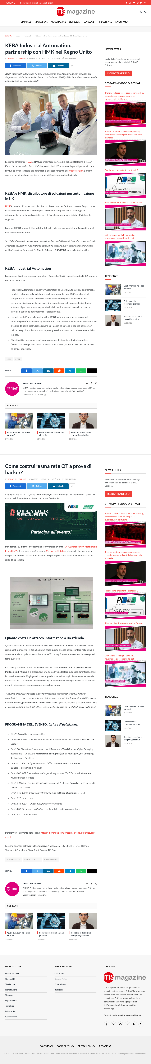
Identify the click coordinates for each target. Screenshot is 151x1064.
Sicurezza (74, 22)
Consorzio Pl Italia (55, 551)
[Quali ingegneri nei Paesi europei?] (19, 421)
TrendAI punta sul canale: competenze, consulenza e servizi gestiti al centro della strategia (123, 134)
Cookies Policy (61, 979)
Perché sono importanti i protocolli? (121, 170)
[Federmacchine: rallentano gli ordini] (51, 421)
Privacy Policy (60, 984)
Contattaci (59, 973)
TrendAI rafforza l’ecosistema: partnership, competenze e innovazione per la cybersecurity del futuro (124, 96)
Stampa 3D (26, 22)
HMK (8, 206)
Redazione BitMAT (17, 58)
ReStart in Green (12, 973)
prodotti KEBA (75, 170)
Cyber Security (51, 859)
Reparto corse (11, 1000)
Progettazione (58, 22)
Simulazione (41, 22)
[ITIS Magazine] (75, 11)
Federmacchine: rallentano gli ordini (37, 2)
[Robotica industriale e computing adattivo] (83, 421)
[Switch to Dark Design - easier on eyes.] (140, 11)
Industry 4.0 (105, 22)
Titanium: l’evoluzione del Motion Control (124, 202)
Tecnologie (88, 22)
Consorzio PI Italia (32, 859)
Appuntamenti (122, 22)
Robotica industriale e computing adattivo (81, 433)
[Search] (145, 11)
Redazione (59, 990)
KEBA (29, 161)
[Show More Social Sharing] (72, 65)
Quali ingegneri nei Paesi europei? (18, 433)
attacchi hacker (13, 859)
